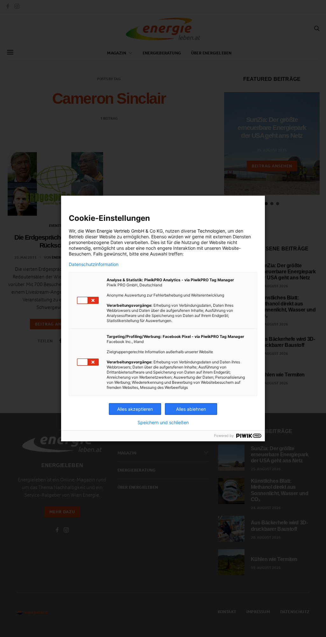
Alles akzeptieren (135, 409)
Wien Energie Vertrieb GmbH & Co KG (124, 231)
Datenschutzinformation (93, 264)
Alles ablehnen (191, 409)
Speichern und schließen (163, 422)
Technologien (211, 231)
